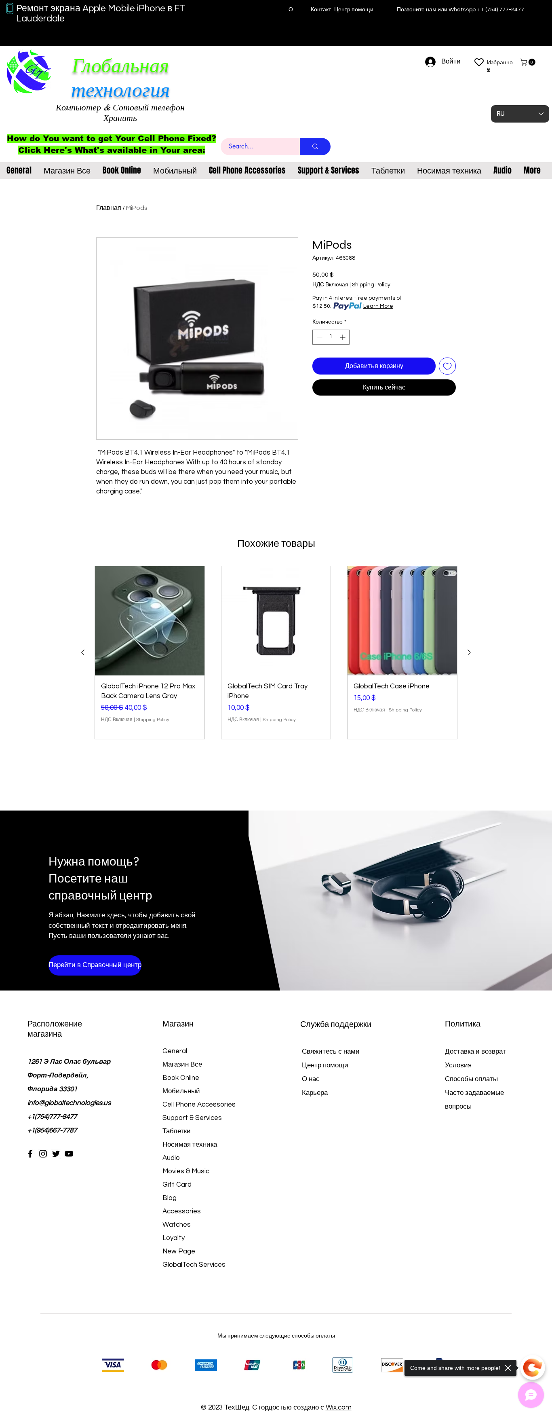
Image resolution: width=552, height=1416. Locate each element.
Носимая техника (189, 1144)
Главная (108, 208)
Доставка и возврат (475, 1051)
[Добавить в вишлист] (447, 366)
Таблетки (176, 1131)
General (174, 1051)
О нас (311, 1079)
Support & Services (192, 1118)
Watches (176, 1224)
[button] (528, 62)
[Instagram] (43, 1154)
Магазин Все (182, 1064)
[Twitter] (56, 1154)
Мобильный (181, 1091)
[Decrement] (319, 337)
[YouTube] (69, 1154)
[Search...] (315, 146)
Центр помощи (325, 1065)
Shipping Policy (371, 285)
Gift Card (177, 1184)
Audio (171, 1158)
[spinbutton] (331, 337)
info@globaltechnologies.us (69, 1103)
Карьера (315, 1092)
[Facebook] (30, 1154)
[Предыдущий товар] (83, 652)
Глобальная (120, 65)
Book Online (180, 1078)
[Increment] (343, 337)
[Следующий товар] (469, 652)
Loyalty (173, 1238)
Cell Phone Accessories (199, 1104)
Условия (458, 1065)
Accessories (181, 1211)
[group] (276, 652)
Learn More (378, 306)
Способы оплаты (472, 1079)
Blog (169, 1198)
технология (120, 90)
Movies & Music (185, 1171)
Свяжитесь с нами (331, 1051)
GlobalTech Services (193, 1264)
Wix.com (339, 1407)
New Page (178, 1251)
